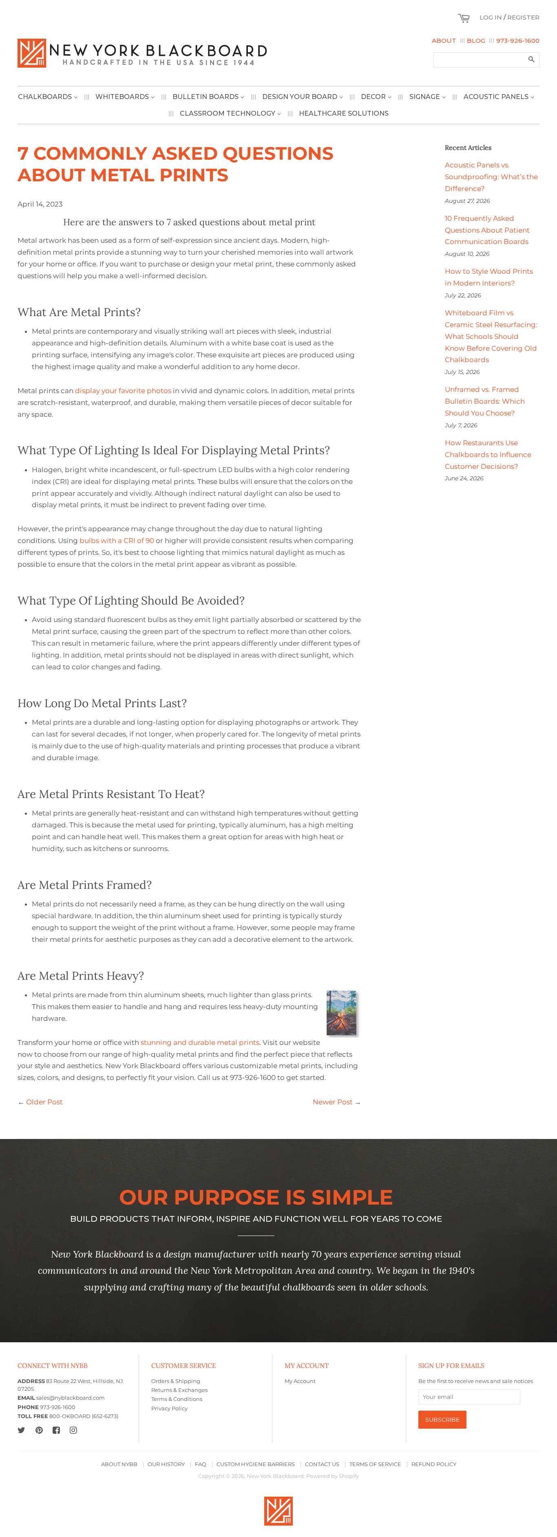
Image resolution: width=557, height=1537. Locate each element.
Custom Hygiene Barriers (256, 1464)
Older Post (44, 1102)
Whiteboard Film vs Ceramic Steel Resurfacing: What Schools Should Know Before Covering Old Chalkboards (491, 336)
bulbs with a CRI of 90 (117, 541)
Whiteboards (122, 97)
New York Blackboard (275, 1476)
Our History (166, 1464)
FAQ (200, 1464)
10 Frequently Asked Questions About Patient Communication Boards (487, 230)
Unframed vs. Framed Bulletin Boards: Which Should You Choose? (485, 401)
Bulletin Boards (206, 97)
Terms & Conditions (176, 1399)
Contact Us (322, 1464)
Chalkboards (45, 97)
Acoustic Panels (497, 97)
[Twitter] (21, 1430)
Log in (491, 17)
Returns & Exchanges (179, 1390)
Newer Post (333, 1102)
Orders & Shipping (175, 1381)
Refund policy (433, 1464)
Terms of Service (375, 1464)
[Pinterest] (38, 1430)
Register (523, 17)
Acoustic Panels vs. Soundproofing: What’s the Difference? (491, 177)
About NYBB (119, 1464)
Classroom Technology (228, 113)
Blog (476, 40)
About (444, 40)
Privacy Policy (169, 1408)
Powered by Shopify (332, 1476)
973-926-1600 (517, 40)
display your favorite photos (123, 391)
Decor (374, 97)
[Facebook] (56, 1430)
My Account (300, 1381)
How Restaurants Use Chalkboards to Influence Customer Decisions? (488, 455)
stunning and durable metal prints (200, 1042)
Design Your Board (300, 97)
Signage (425, 97)
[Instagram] (73, 1430)
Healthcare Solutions (344, 113)
